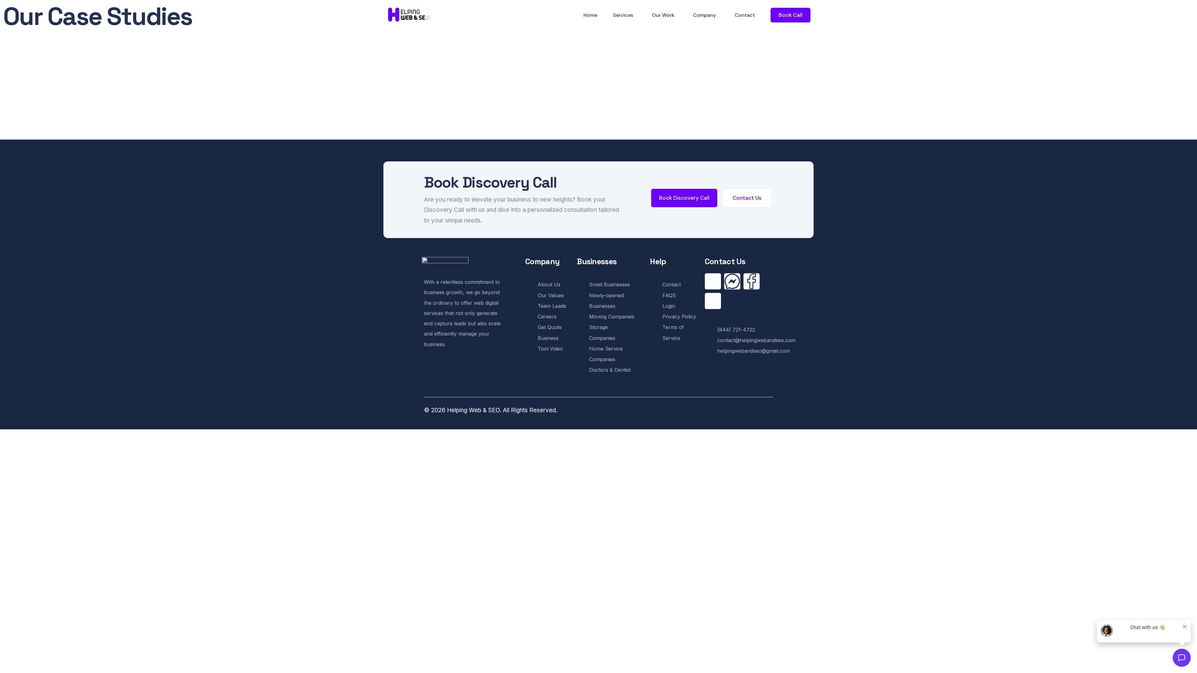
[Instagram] (713, 301)
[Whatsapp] (713, 281)
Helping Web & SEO (473, 410)
